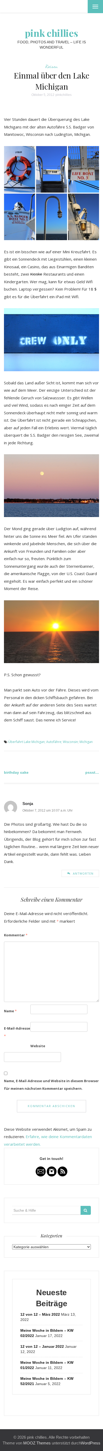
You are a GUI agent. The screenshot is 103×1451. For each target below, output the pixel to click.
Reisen (51, 66)
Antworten (83, 873)
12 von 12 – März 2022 (40, 1314)
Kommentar (15, 935)
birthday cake (16, 772)
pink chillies (51, 33)
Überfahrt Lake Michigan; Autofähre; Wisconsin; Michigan (50, 742)
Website (37, 1046)
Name (10, 1011)
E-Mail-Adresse (17, 1032)
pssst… (92, 772)
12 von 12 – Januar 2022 (42, 1346)
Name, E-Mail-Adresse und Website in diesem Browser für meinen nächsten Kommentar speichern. (51, 1084)
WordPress (90, 1443)
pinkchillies (63, 95)
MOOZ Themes (37, 1443)
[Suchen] (86, 1210)
